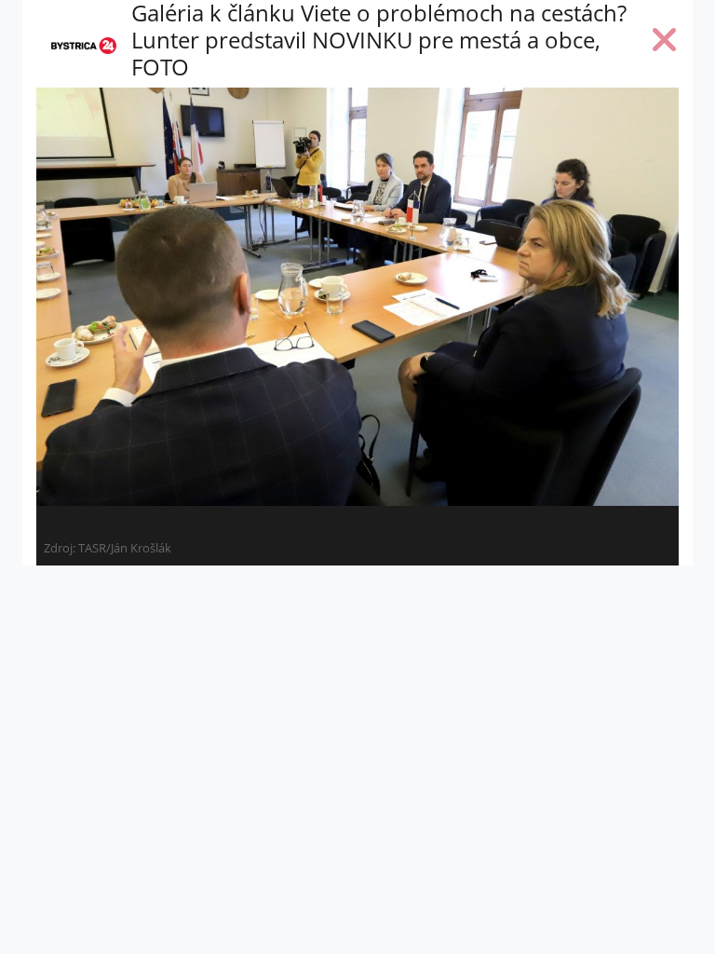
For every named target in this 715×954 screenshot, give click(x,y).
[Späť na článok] (665, 43)
